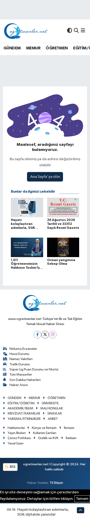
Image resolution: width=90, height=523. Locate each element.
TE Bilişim (56, 483)
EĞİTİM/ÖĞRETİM (21, 403)
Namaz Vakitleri (21, 359)
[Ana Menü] (83, 31)
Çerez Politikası (19, 438)
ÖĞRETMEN (57, 48)
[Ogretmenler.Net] (26, 30)
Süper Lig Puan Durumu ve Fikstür (34, 369)
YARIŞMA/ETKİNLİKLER (24, 419)
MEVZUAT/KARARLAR (24, 413)
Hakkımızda (16, 428)
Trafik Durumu (19, 364)
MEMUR (33, 48)
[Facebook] (37, 334)
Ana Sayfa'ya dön (45, 177)
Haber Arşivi (18, 385)
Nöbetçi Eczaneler (23, 349)
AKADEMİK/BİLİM (20, 408)
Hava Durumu (19, 354)
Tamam (82, 499)
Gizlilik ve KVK (48, 438)
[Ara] (76, 31)
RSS (12, 467)
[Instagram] (53, 334)
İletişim (69, 428)
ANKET (53, 419)
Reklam (71, 438)
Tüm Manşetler (20, 374)
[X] (45, 334)
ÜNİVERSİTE (50, 403)
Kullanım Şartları (44, 433)
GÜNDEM (12, 48)
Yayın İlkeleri (17, 433)
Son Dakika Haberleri (25, 380)
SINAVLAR (54, 413)
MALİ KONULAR (51, 408)
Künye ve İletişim (44, 428)
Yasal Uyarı (16, 443)
